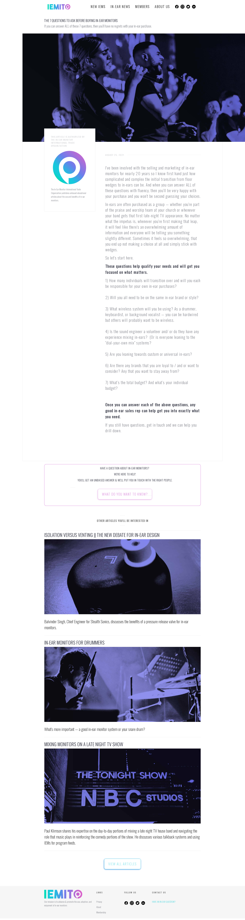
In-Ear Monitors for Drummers (74, 642)
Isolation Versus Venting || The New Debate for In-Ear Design (102, 535)
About (98, 907)
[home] (59, 7)
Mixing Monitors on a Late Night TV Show (83, 744)
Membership (101, 912)
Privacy (99, 901)
